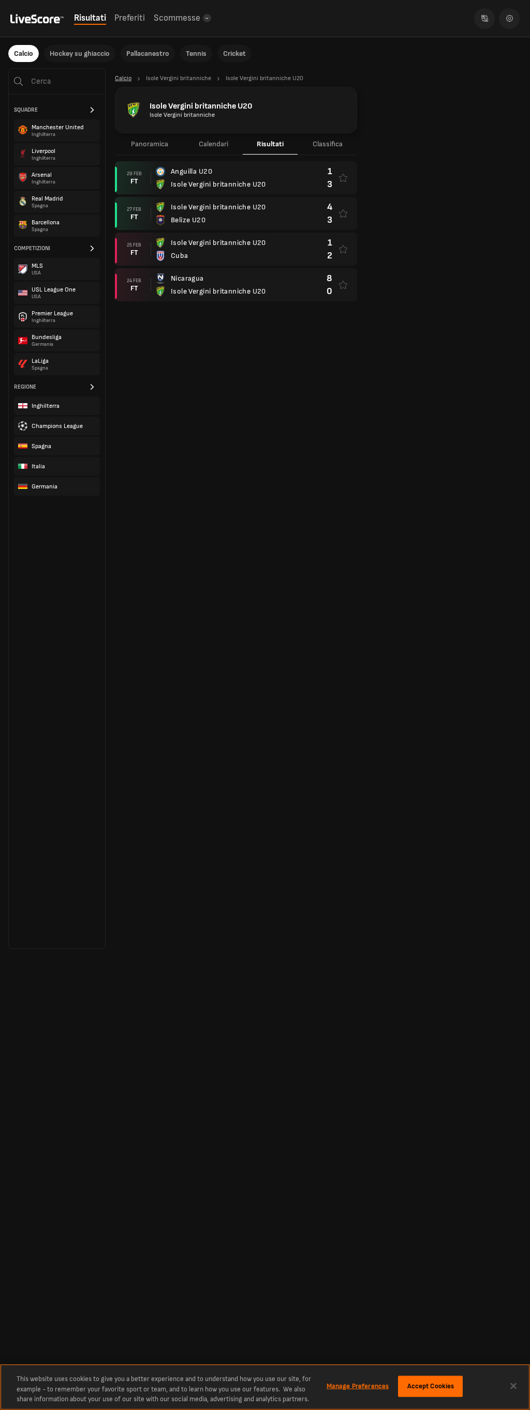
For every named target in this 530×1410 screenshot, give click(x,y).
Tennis (196, 53)
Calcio (23, 53)
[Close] (513, 1385)
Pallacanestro (147, 53)
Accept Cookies (430, 1386)
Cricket (234, 53)
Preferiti (129, 18)
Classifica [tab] (328, 144)
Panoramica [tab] (149, 144)
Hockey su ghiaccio (80, 53)
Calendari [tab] (213, 144)
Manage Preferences (358, 1386)
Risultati (90, 18)
